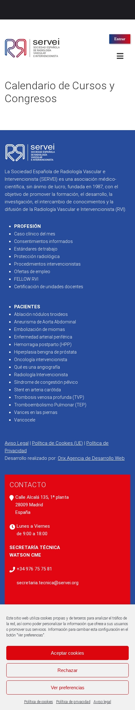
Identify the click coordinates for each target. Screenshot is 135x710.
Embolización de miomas (39, 329)
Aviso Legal (17, 443)
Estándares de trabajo (35, 248)
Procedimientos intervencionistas (47, 264)
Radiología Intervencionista (41, 374)
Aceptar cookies (67, 653)
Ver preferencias (67, 687)
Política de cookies (38, 702)
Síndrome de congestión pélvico (46, 382)
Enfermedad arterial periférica (43, 336)
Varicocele (24, 419)
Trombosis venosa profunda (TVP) (49, 397)
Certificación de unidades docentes (48, 286)
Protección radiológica (37, 256)
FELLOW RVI (26, 279)
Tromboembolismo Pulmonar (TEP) (50, 404)
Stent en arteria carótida (37, 389)
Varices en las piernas (35, 412)
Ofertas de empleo (32, 271)
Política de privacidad (73, 702)
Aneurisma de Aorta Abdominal (45, 321)
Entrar (119, 39)
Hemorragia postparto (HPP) (43, 344)
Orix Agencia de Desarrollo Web (91, 458)
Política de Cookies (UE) (57, 443)
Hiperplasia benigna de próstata (45, 352)
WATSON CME (25, 555)
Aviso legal (102, 702)
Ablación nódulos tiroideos (41, 314)
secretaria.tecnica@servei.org (47, 583)
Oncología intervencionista (40, 359)
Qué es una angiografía (37, 367)
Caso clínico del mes (34, 233)
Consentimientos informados (43, 241)
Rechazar (67, 670)
